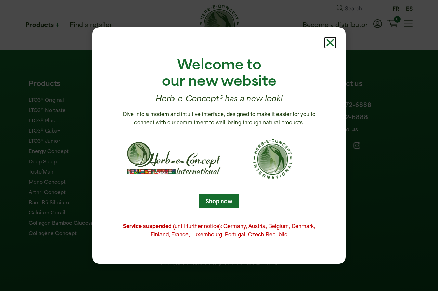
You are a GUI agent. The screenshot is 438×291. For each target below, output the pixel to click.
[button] (330, 43)
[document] (219, 145)
